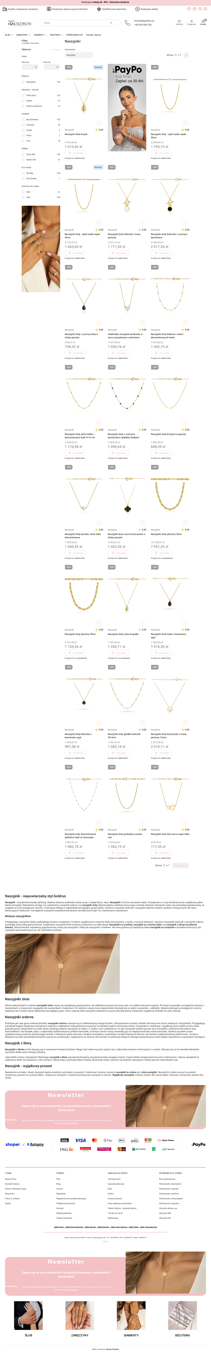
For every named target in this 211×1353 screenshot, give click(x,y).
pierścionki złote (121, 1232)
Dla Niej (29, 173)
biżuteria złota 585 (108, 1232)
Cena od (25, 62)
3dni (28, 192)
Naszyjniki (30, 82)
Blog (58, 1184)
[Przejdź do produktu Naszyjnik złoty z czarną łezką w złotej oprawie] (84, 295)
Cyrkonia (30, 125)
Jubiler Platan (134, 1227)
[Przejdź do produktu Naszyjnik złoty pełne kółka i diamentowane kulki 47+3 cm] (84, 395)
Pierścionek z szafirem (169, 1193)
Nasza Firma (10, 1179)
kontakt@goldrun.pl (144, 20)
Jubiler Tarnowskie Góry (148, 1227)
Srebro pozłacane (34, 106)
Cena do (47, 62)
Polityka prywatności (65, 1203)
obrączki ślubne (49, 1232)
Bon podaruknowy (167, 1179)
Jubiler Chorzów (90, 1227)
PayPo (111, 1193)
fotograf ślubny (134, 1232)
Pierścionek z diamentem (170, 1184)
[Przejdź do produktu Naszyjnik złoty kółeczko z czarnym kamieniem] (170, 195)
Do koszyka (78, 153)
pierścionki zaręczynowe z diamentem (69, 1232)
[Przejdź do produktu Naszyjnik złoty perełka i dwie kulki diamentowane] (84, 495)
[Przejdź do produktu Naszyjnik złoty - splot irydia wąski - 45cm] (84, 195)
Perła (28, 135)
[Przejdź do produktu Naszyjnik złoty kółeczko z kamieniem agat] (84, 695)
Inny (28, 141)
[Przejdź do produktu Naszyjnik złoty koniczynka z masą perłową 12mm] (170, 695)
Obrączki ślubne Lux (168, 1208)
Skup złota (9, 1193)
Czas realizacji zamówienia (120, 1203)
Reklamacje (113, 1218)
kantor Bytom (162, 1232)
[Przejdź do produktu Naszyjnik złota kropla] (84, 95)
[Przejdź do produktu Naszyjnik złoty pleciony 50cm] (84, 595)
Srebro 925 (31, 160)
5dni (28, 197)
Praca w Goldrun (12, 1198)
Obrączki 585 (165, 1213)
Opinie (8, 1203)
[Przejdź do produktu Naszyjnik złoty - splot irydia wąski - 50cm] (170, 95)
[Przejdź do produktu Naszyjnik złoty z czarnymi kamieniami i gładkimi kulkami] (127, 395)
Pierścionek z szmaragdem (171, 1198)
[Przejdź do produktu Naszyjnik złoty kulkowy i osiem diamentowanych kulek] (170, 295)
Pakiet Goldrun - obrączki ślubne (122, 1208)
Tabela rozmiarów (64, 1218)
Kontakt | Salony (12, 1184)
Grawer (59, 1189)
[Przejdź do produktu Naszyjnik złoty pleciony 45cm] (170, 495)
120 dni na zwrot (115, 1213)
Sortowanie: (70, 49)
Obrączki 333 (165, 1218)
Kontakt (60, 1208)
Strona (170, 55)
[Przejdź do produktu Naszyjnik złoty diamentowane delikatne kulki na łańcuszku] (84, 795)
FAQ (58, 1179)
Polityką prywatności (70, 1123)
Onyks (29, 130)
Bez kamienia (32, 119)
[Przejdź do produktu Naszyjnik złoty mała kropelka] (127, 595)
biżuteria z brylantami (92, 1232)
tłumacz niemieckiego (148, 1232)
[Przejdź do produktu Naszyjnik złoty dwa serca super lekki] (170, 795)
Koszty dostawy (115, 1198)
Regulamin (50, 1120)
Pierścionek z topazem (169, 1203)
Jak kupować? (114, 1179)
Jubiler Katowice (103, 1227)
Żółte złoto (31, 95)
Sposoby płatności (116, 1184)
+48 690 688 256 (143, 24)
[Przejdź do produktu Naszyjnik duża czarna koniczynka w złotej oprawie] (127, 495)
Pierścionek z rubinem (169, 1189)
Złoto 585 (30, 154)
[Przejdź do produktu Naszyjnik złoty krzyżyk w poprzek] (170, 395)
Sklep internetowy (105, 1349)
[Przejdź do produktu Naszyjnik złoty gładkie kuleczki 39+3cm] (127, 695)
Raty (110, 1189)
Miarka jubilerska (63, 1213)
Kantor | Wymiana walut (15, 1189)
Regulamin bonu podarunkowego (71, 1198)
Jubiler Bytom (59, 1227)
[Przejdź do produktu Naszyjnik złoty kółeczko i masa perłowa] (127, 195)
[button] (117, 22)
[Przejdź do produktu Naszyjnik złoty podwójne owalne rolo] (127, 795)
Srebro (29, 101)
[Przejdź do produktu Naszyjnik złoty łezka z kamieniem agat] (170, 595)
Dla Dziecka (31, 178)
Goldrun (105, 1241)
